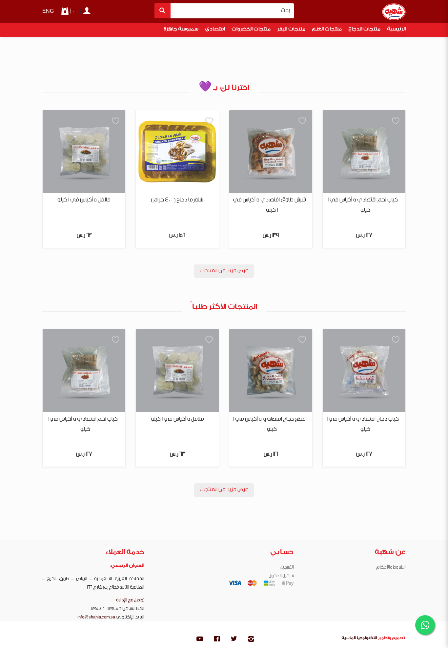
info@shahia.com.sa (96, 617)
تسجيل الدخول (281, 576)
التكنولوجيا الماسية (359, 638)
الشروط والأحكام (391, 567)
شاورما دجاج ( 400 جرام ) (177, 200)
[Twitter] (234, 640)
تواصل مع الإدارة (130, 600)
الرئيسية (396, 30)
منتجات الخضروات (251, 30)
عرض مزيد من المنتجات (224, 271)
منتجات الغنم (327, 30)
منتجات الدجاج (364, 30)
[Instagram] (251, 640)
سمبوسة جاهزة (181, 30)
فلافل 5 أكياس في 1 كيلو (84, 200)
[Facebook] (217, 640)
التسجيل (287, 567)
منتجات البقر (291, 30)
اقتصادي (215, 30)
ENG (48, 11)
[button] (396, 121)
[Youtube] (200, 640)
